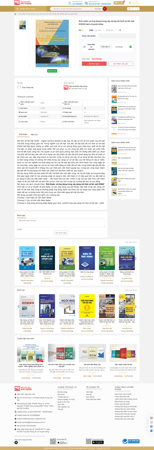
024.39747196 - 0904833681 (100, 4)
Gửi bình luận (61, 233)
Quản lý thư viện (64, 402)
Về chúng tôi (92, 387)
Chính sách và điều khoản (124, 388)
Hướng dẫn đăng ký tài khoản (126, 406)
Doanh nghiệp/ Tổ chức (66, 399)
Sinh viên (61, 404)
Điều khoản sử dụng (122, 401)
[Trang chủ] (15, 14)
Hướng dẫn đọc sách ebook (125, 409)
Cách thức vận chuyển (123, 394)
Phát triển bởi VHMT (93, 399)
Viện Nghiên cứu (64, 407)
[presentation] (18, 258)
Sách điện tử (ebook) (91, 46)
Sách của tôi (134, 9)
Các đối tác (90, 397)
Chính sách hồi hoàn (122, 404)
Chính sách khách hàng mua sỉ (126, 399)
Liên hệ (88, 394)
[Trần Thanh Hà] (19, 87)
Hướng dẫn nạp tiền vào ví (124, 416)
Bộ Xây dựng (62, 392)
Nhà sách (61, 394)
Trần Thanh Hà (27, 87)
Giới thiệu (23, 134)
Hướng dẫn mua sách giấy (124, 419)
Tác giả (60, 409)
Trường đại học (63, 397)
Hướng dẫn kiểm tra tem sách (126, 411)
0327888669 (77, 4)
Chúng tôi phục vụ (67, 387)
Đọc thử (53, 71)
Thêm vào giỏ (122, 64)
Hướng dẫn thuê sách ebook (125, 414)
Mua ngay (95, 64)
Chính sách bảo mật (122, 396)
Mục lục (34, 134)
